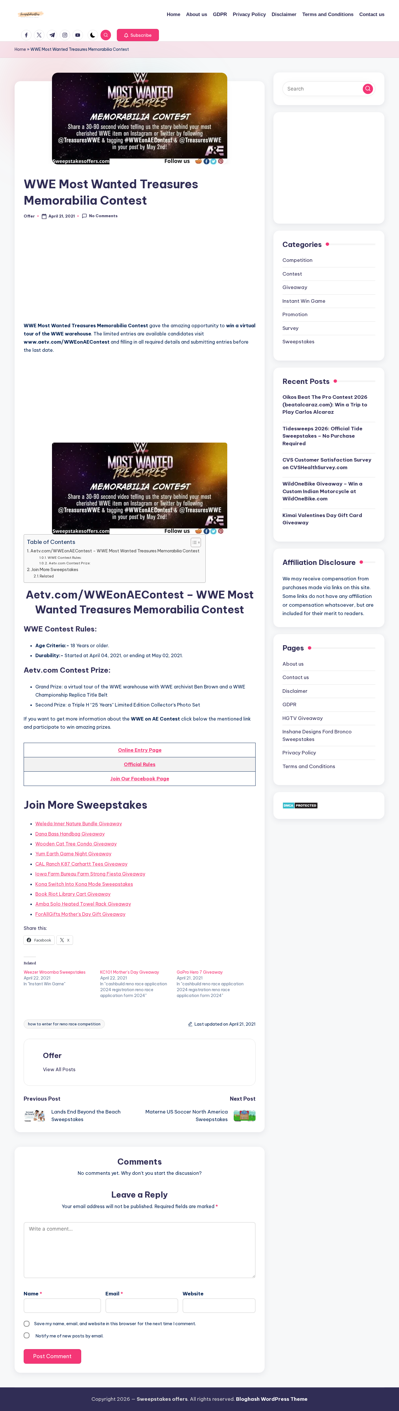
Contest (292, 273)
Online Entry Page (140, 750)
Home (20, 49)
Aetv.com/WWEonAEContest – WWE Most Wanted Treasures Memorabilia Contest (115, 551)
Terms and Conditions (308, 766)
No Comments (103, 215)
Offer (52, 1055)
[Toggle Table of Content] (193, 542)
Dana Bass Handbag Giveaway (70, 834)
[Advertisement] (140, 274)
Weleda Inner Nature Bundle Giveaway (78, 824)
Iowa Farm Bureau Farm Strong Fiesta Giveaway (90, 874)
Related (47, 576)
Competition (297, 260)
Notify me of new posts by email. (69, 1336)
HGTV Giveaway (302, 718)
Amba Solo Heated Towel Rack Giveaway (83, 904)
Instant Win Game (303, 300)
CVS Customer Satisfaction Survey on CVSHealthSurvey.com (326, 463)
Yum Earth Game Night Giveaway (73, 854)
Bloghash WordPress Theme (272, 1399)
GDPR (289, 704)
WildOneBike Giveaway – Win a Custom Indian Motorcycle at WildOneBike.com (322, 491)
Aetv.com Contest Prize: (69, 563)
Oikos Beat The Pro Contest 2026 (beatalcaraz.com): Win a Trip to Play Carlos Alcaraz (324, 404)
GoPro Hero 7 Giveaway (200, 972)
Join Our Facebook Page (139, 779)
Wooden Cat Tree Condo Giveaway (76, 844)
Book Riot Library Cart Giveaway (72, 894)
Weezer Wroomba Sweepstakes (55, 972)
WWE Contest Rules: (64, 557)
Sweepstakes (298, 341)
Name (33, 1293)
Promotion (295, 314)
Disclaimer (295, 691)
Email (114, 1293)
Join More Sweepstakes (54, 569)
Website (193, 1293)
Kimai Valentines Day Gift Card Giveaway (322, 519)
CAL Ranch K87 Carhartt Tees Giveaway (81, 864)
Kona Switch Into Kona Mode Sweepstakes (84, 884)
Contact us (295, 677)
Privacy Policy (299, 752)
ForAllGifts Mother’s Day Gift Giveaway (80, 914)
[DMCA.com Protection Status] (300, 805)
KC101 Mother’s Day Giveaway (129, 972)
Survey (290, 328)
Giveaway (294, 287)
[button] (138, 35)
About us (293, 663)
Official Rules (139, 764)
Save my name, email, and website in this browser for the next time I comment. (115, 1323)
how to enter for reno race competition (64, 1024)
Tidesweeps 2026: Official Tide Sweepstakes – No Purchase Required (322, 435)
